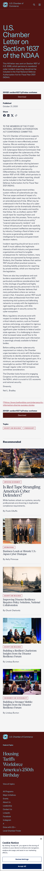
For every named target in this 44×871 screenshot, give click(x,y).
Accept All (22, 866)
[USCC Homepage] (22, 736)
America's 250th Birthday (18, 772)
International (9, 547)
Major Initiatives (9, 795)
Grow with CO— (9, 827)
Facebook (7, 816)
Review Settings (22, 859)
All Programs (8, 791)
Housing (11, 753)
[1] (4, 402)
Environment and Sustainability (15, 698)
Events (5, 798)
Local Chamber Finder (12, 831)
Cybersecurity (29, 428)
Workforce (13, 764)
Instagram (7, 820)
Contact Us (7, 809)
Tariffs (9, 759)
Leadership (7, 806)
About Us (7, 802)
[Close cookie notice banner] (41, 839)
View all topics (9, 784)
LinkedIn (6, 813)
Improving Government (12, 482)
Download (22, 97)
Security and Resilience (12, 428)
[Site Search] (34, 4)
